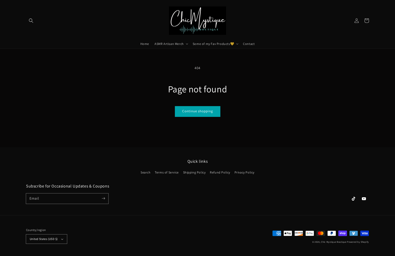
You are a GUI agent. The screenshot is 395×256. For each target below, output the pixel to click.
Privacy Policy (244, 172)
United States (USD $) (44, 239)
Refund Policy (220, 172)
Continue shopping (197, 111)
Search (146, 172)
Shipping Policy (194, 172)
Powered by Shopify (358, 241)
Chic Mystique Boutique (333, 241)
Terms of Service (167, 172)
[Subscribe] (103, 198)
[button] (31, 21)
